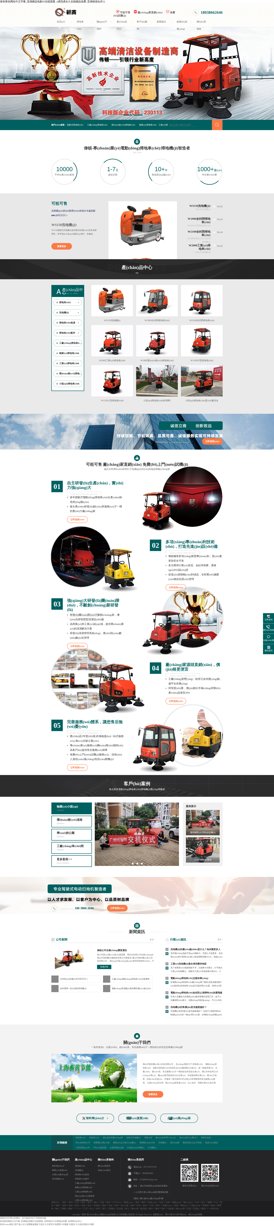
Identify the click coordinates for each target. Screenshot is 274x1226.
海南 (70, 1209)
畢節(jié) (184, 1205)
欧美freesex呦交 (7, 1224)
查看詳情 (104, 967)
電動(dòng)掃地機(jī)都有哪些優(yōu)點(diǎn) (131, 988)
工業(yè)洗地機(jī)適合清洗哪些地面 (188, 964)
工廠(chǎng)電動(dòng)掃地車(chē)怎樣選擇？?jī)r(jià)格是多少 (132, 979)
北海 (83, 1205)
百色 (77, 1205)
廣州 (71, 1202)
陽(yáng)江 (188, 1202)
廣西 (58, 1205)
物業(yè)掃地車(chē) (148, 125)
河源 (102, 1202)
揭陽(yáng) (128, 1202)
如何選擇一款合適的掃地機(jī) (73, 988)
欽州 (139, 1205)
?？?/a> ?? (79, 1209)
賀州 (117, 1205)
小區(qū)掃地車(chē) (69, 383)
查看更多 (61, 246)
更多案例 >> (64, 861)
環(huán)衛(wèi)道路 (69, 821)
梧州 (145, 1205)
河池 (110, 1205)
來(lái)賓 (124, 1205)
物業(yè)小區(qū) (67, 808)
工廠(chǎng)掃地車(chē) (97, 125)
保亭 (98, 1209)
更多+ (152, 939)
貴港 (104, 1205)
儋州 (204, 1209)
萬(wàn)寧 (180, 1209)
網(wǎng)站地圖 (195, 1214)
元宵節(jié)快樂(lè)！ (74, 979)
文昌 (189, 1209)
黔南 (213, 1205)
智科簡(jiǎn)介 (95, 1118)
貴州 (158, 1205)
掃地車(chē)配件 (67, 333)
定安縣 (120, 1209)
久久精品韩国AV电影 (84, 1224)
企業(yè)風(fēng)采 (179, 1118)
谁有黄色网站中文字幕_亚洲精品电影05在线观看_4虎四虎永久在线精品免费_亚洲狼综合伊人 (52, 1)
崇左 (90, 1205)
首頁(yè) (61, 21)
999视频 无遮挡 (68, 1224)
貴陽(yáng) (167, 1205)
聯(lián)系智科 (106, 1159)
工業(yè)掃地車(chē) (69, 363)
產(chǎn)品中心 (122, 23)
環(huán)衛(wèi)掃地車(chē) (123, 125)
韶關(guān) (176, 1202)
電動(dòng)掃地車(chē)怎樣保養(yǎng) (189, 978)
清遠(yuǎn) (152, 1202)
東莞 (90, 1202)
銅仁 (58, 1209)
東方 (127, 1209)
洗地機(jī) (64, 312)
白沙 (92, 1209)
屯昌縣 (171, 1209)
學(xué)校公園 (65, 834)
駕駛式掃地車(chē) (75, 125)
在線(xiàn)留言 (104, 1170)
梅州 (144, 1202)
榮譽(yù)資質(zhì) (137, 1118)
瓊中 (164, 1209)
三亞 (86, 1209)
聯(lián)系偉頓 (201, 23)
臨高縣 (144, 1209)
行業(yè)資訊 (178, 939)
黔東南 (206, 1205)
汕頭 (162, 1202)
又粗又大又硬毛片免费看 (50, 1224)
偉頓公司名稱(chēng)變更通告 (112, 950)
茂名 (137, 1202)
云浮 (197, 1202)
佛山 (96, 1202)
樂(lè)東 (135, 1209)
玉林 (152, 1205)
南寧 (65, 1205)
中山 (216, 1202)
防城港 (97, 1205)
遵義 (64, 1209)
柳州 (133, 1205)
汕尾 (168, 1202)
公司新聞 (61, 939)
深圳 (77, 1202)
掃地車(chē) (80, 23)
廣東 (64, 1202)
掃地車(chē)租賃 (67, 322)
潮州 (83, 1202)
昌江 (104, 1209)
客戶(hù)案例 (142, 23)
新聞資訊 (161, 21)
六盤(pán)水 (195, 1205)
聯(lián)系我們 (104, 1166)
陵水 (151, 1209)
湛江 (204, 1202)
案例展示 (191, 806)
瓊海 (157, 1209)
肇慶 (210, 1202)
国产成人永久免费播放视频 (26, 1224)
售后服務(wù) (58, 1179)
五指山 (196, 1209)
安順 (176, 1205)
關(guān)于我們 (102, 23)
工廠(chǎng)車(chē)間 (70, 847)
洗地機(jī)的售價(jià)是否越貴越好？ (189, 1007)
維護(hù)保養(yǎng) (182, 23)
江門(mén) (117, 1202)
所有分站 (215, 1209)
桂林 (71, 1205)
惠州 (108, 1202)
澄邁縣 (112, 1209)
